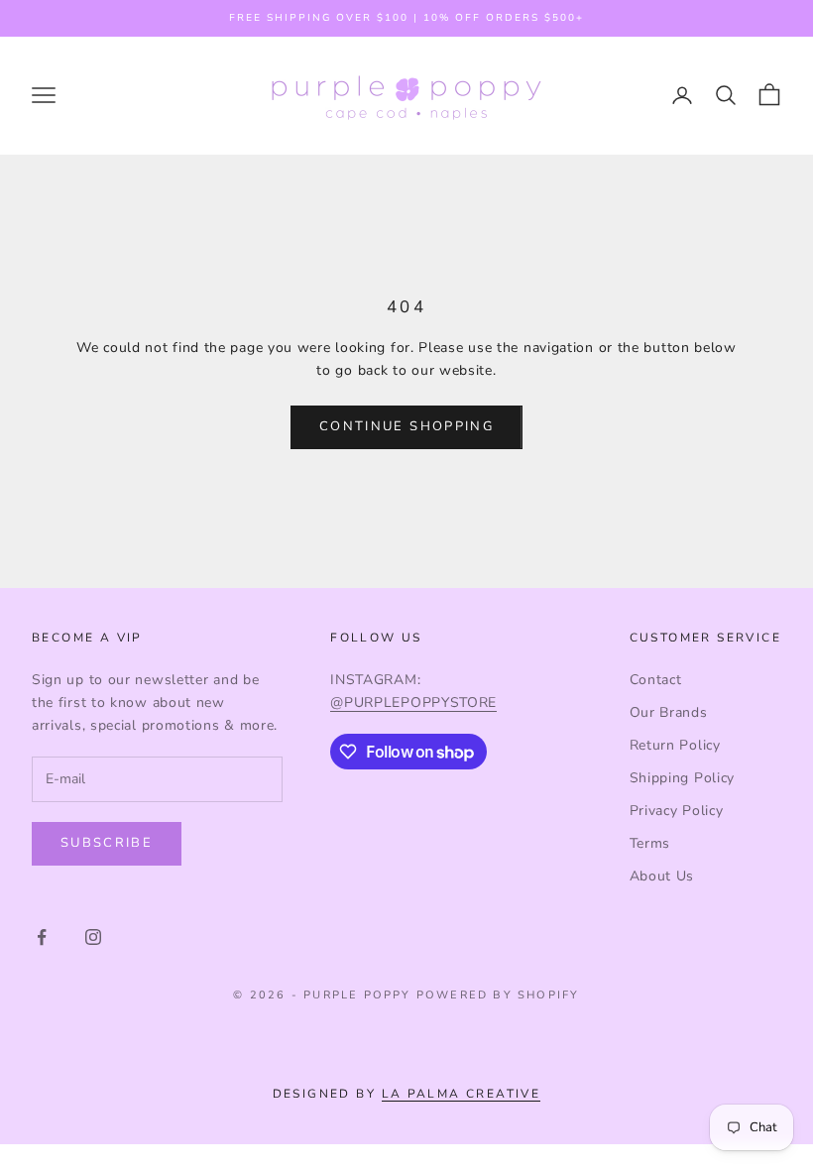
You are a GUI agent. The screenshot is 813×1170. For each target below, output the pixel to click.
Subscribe (106, 843)
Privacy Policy (677, 810)
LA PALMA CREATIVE (461, 1094)
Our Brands (669, 712)
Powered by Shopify (498, 995)
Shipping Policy (683, 777)
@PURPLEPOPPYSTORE (413, 702)
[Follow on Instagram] (93, 937)
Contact (656, 679)
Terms (650, 843)
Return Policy (675, 745)
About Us (662, 876)
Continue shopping (406, 426)
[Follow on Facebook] (42, 937)
